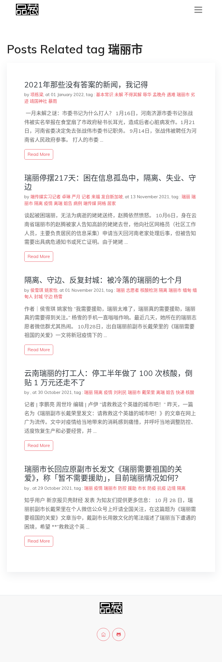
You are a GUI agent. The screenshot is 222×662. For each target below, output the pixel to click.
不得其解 (133, 94)
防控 (122, 488)
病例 (77, 203)
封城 (38, 296)
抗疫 (161, 488)
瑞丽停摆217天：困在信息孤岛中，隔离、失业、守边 (110, 182)
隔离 (38, 203)
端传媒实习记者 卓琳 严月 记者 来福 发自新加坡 (76, 196)
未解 (118, 94)
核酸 (190, 392)
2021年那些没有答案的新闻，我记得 (86, 84)
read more (38, 154)
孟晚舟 (159, 94)
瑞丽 (186, 196)
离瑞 (58, 203)
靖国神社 (38, 101)
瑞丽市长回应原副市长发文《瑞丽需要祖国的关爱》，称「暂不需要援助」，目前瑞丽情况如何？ (103, 473)
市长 (142, 488)
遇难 (171, 94)
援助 (132, 488)
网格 (101, 203)
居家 (111, 203)
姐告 (68, 203)
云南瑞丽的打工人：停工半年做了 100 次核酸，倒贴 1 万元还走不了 (108, 378)
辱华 (147, 94)
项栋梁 (36, 94)
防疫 (151, 488)
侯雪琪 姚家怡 (44, 290)
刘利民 (120, 392)
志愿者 (132, 290)
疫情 (48, 203)
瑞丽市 (183, 94)
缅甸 (187, 290)
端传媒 (89, 203)
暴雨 (52, 101)
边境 (171, 488)
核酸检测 (149, 290)
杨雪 (58, 296)
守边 (48, 296)
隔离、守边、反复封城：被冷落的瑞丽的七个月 (103, 280)
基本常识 (104, 94)
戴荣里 (148, 392)
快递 (180, 392)
